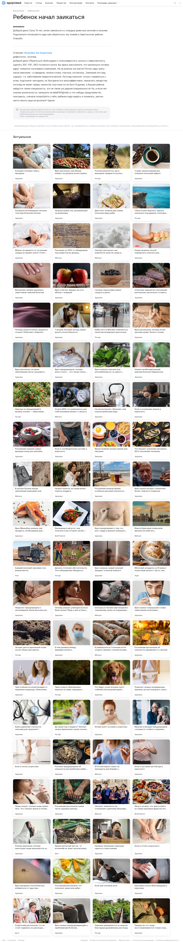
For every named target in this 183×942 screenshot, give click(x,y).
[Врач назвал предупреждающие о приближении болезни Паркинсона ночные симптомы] (71, 917)
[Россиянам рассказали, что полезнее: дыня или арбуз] (71, 877)
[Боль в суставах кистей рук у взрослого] (151, 758)
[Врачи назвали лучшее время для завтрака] (111, 440)
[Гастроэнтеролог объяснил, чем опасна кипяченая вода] (111, 400)
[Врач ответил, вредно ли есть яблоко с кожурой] (71, 281)
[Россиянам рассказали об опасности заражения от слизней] (151, 639)
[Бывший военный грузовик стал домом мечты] (31, 559)
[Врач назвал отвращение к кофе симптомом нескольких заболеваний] (151, 599)
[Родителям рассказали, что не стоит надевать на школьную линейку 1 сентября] (31, 917)
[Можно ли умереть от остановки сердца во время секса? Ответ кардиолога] (31, 241)
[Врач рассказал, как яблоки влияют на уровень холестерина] (71, 162)
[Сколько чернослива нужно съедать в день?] (111, 281)
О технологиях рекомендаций (143, 940)
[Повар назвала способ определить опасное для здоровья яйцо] (151, 241)
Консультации (18, 11)
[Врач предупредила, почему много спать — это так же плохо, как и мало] (71, 361)
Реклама (21, 940)
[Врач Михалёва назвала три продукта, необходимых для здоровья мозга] (31, 519)
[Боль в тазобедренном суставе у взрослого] (71, 440)
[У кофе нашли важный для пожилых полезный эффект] (151, 162)
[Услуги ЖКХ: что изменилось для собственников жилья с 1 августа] (71, 400)
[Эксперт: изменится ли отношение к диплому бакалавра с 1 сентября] (111, 797)
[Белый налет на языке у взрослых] (111, 718)
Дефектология (33, 11)
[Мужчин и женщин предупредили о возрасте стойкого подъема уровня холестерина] (151, 718)
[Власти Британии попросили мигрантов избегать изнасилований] (151, 519)
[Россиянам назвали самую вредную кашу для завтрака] (31, 440)
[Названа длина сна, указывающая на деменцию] (71, 202)
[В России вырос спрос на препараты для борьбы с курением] (111, 758)
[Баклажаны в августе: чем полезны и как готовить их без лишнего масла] (71, 519)
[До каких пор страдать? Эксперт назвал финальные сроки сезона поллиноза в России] (71, 718)
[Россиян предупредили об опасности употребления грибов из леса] (71, 758)
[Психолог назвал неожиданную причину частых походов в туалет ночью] (151, 678)
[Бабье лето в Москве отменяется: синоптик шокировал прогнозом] (111, 321)
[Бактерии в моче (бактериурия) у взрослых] (151, 877)
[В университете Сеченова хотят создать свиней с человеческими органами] (111, 639)
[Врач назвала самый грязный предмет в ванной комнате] (111, 559)
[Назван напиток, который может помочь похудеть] (71, 480)
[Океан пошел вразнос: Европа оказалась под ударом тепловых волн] (151, 202)
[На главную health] (13, 3)
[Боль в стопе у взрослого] (151, 837)
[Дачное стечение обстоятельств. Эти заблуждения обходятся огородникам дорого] (71, 559)
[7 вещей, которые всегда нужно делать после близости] (71, 321)
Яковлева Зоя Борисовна (38, 52)
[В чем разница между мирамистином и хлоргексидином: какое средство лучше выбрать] (71, 639)
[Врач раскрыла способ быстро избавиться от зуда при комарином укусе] (31, 877)
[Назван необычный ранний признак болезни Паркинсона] (151, 361)
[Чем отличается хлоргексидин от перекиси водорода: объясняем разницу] (31, 678)
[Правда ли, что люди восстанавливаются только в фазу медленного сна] (151, 917)
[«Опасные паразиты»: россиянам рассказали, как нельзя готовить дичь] (151, 281)
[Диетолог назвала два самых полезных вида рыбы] (111, 202)
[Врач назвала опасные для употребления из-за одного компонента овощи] (111, 361)
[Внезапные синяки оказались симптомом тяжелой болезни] (31, 281)
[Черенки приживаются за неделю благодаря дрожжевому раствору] (111, 917)
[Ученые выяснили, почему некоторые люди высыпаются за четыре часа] (31, 837)
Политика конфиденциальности (167, 940)
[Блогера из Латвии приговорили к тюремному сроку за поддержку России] (111, 599)
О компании (11, 940)
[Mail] (3, 3)
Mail (3, 940)
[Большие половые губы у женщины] (31, 162)
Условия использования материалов (103, 940)
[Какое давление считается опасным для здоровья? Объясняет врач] (31, 718)
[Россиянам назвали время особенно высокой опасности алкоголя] (111, 480)
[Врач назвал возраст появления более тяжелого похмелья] (151, 480)
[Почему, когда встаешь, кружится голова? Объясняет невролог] (31, 321)
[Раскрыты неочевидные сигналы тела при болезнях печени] (31, 202)
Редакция (84, 940)
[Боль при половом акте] (111, 877)
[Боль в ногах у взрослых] (31, 758)
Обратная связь (124, 940)
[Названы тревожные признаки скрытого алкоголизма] (111, 837)
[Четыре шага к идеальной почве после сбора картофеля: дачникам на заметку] (31, 639)
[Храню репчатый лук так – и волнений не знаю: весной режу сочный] (71, 837)
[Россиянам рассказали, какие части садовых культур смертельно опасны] (71, 797)
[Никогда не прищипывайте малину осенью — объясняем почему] (31, 400)
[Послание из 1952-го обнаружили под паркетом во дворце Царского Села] (71, 241)
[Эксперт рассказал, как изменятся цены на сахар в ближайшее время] (111, 241)
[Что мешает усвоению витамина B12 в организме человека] (151, 440)
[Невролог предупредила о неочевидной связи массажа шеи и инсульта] (31, 599)
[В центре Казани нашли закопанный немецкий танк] (31, 480)
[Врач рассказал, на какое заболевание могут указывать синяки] (31, 361)
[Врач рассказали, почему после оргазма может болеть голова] (151, 321)
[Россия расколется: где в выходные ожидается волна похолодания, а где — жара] (111, 162)
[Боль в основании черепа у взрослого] (151, 400)
